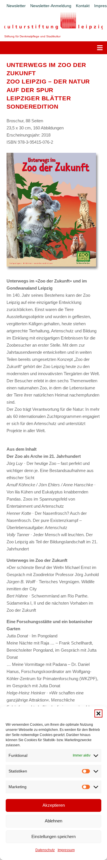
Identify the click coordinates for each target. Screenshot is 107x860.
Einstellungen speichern (53, 836)
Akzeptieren (54, 805)
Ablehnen (53, 820)
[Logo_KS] (53, 20)
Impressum (66, 850)
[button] (98, 713)
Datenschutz (45, 850)
